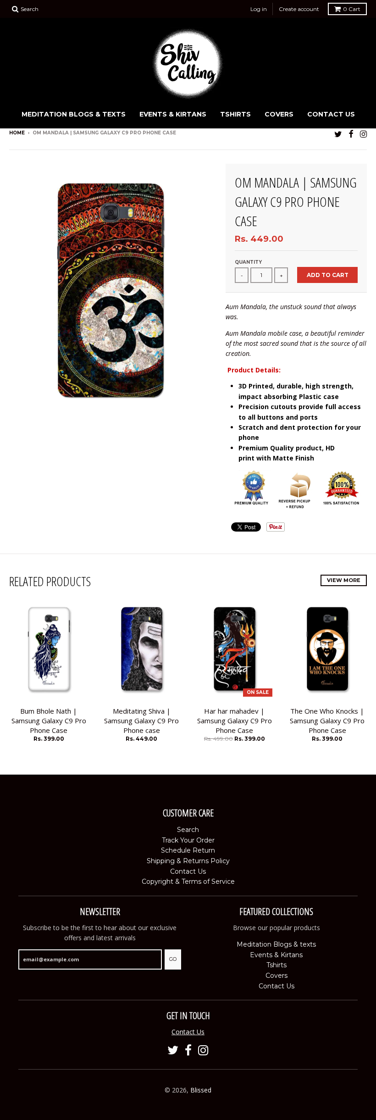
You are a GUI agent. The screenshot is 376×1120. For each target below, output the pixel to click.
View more (343, 580)
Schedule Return (188, 850)
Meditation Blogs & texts (74, 114)
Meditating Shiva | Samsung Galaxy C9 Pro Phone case (141, 720)
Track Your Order (188, 840)
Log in (258, 9)
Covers (279, 114)
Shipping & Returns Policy (188, 861)
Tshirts (235, 114)
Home (17, 133)
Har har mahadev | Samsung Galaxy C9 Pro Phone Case (234, 720)
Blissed (200, 1090)
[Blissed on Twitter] (338, 133)
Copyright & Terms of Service (188, 881)
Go (173, 959)
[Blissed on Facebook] (351, 133)
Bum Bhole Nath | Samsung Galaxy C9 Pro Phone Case (48, 720)
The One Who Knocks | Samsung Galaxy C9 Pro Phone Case (327, 720)
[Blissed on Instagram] (363, 133)
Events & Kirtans (172, 114)
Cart (351, 9)
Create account (299, 9)
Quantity (248, 262)
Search (188, 830)
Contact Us (331, 114)
